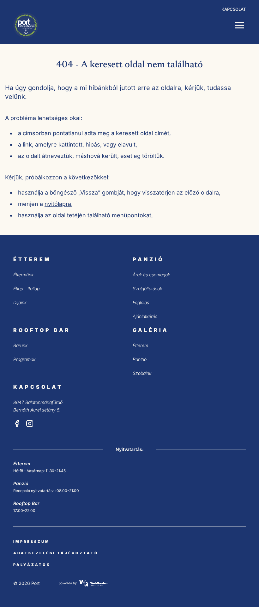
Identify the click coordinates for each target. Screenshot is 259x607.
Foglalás (141, 302)
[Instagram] (29, 423)
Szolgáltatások (147, 288)
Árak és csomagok (151, 274)
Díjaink (20, 302)
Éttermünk (23, 274)
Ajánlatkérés (145, 316)
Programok (24, 359)
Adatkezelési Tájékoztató (56, 553)
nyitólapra (58, 204)
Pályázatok (32, 564)
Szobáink (142, 373)
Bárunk (20, 345)
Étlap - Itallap (26, 288)
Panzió (140, 359)
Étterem (140, 345)
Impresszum (31, 541)
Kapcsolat (233, 9)
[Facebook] (17, 423)
